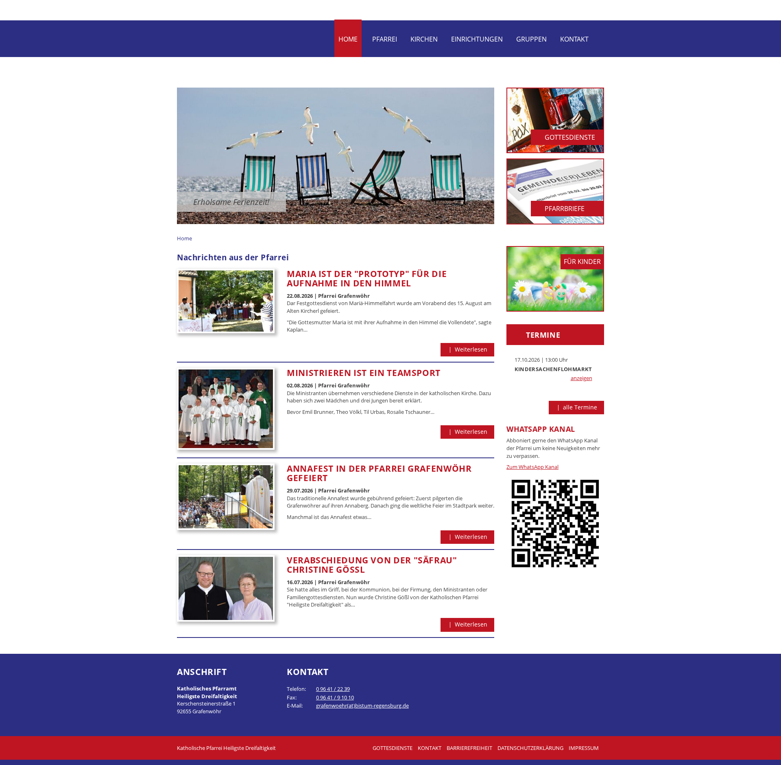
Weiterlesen (470, 349)
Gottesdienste (392, 748)
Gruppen (531, 39)
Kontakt (574, 39)
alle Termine (579, 407)
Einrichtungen (477, 39)
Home (348, 39)
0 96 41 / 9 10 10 (335, 697)
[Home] (243, 37)
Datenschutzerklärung (530, 748)
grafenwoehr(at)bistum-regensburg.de (362, 705)
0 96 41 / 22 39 (333, 688)
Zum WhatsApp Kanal (532, 466)
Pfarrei (384, 39)
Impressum (584, 748)
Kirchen (424, 39)
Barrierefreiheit (469, 748)
